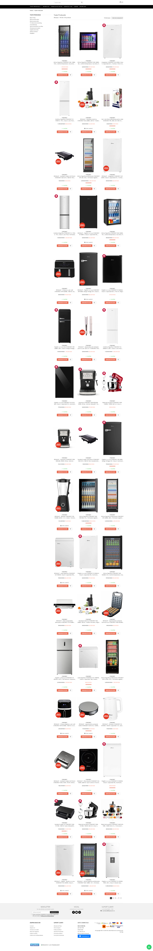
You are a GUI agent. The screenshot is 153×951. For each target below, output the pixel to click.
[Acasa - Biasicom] (38, 2)
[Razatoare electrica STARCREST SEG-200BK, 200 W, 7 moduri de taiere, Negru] (88, 604)
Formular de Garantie (59, 935)
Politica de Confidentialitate (47, 916)
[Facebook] (73, 912)
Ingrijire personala (34, 30)
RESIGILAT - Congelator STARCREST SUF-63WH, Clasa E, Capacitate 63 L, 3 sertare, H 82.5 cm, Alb (112, 176)
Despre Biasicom (35, 922)
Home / (32, 10)
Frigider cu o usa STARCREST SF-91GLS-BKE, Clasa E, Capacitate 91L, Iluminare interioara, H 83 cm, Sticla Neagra (64, 403)
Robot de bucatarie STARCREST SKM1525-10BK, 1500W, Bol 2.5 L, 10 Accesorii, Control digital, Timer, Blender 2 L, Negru (112, 825)
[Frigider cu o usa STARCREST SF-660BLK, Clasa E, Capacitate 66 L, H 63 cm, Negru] (112, 269)
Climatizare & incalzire (35, 28)
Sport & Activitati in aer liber (36, 26)
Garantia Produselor (58, 931)
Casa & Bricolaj (33, 24)
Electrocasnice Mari (34, 19)
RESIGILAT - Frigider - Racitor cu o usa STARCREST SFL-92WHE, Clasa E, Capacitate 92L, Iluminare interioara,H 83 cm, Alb (64, 882)
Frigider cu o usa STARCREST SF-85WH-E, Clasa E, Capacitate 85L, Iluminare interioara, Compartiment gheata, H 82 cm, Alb (88, 574)
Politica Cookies (33, 933)
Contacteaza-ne (85, 936)
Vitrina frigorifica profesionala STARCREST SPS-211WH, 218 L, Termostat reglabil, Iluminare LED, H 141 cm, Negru (112, 678)
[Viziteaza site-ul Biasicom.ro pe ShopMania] (34, 945)
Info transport (57, 927)
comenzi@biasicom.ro (108, 911)
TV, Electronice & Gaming (36, 23)
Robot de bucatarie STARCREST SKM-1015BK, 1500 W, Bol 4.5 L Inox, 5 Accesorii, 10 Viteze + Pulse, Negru (88, 825)
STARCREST (64, 60)
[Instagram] (79, 912)
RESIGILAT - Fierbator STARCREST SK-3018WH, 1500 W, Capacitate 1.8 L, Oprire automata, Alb (112, 724)
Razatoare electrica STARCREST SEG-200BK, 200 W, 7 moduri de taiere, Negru (88, 621)
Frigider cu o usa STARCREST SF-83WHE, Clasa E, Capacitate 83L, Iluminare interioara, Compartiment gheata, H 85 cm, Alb (112, 781)
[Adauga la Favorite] (70, 75)
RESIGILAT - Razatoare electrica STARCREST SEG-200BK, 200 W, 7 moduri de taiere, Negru (88, 119)
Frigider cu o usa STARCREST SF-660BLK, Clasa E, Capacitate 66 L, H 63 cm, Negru (112, 290)
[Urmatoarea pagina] (121, 898)
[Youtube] (76, 912)
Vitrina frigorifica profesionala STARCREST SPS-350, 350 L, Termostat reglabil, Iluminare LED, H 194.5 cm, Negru (88, 176)
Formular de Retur (56, 6)
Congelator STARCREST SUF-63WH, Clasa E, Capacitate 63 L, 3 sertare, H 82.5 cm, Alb (112, 63)
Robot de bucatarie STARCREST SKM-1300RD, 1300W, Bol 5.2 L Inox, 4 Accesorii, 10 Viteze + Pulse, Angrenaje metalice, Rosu (112, 403)
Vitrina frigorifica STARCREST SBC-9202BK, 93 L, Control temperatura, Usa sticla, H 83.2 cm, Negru (112, 574)
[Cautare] (81, 2)
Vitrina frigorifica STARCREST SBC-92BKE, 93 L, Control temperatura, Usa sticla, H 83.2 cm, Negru (112, 233)
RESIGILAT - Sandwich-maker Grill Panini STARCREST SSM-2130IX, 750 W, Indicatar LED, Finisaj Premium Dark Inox (64, 781)
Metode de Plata (58, 926)
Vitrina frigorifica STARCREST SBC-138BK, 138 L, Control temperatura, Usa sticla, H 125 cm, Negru (64, 63)
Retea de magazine (34, 931)
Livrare (76, 6)
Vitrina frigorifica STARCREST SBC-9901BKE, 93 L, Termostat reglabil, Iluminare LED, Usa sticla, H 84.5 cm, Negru (88, 517)
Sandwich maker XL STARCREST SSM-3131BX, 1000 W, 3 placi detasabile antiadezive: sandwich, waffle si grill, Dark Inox (64, 825)
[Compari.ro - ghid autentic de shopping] (66, 945)
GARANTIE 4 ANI (68, 6)
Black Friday (33, 17)
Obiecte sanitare (34, 31)
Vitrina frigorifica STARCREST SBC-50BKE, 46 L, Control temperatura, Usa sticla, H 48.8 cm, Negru (88, 63)
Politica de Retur (58, 929)
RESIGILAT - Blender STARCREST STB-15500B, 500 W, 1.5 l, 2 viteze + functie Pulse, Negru (64, 517)
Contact (32, 926)
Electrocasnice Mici (34, 21)
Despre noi (46, 6)
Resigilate (32, 33)
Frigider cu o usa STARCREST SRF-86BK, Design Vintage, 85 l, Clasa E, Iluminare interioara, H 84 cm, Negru (112, 460)
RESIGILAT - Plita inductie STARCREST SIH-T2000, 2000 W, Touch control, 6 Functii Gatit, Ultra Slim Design (88, 781)
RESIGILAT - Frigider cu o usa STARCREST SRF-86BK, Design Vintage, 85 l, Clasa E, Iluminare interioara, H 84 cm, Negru (88, 290)
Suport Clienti (58, 922)
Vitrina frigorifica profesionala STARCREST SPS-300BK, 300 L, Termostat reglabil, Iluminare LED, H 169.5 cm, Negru (112, 517)
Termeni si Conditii (34, 929)
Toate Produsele (35, 6)
